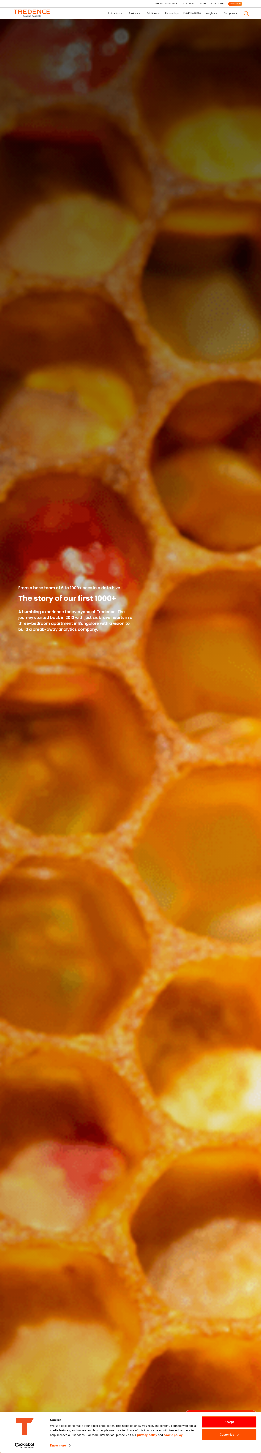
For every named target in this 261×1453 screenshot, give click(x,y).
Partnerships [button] (172, 13)
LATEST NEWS (188, 3)
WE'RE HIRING (217, 3)
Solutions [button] (152, 13)
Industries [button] (114, 13)
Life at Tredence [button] (192, 13)
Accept (229, 1422)
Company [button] (229, 13)
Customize (227, 1434)
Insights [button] (210, 13)
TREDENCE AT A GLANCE (165, 3)
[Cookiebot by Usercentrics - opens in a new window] (24, 1445)
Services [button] (133, 13)
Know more (58, 1445)
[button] (246, 13)
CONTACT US (235, 4)
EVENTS (202, 3)
